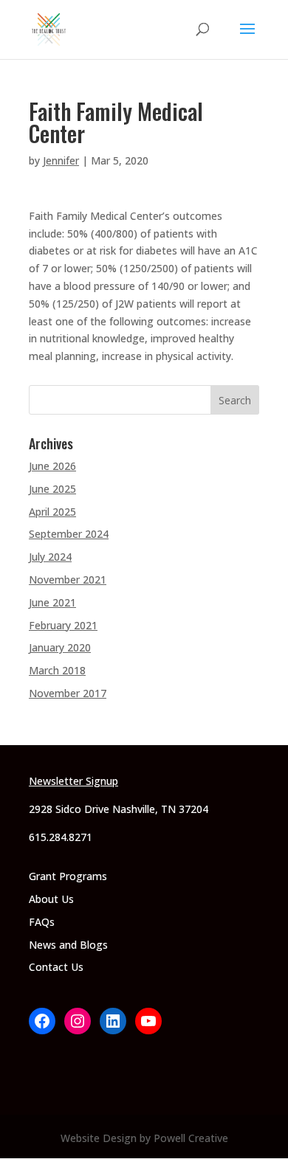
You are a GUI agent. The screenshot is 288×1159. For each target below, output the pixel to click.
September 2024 (69, 534)
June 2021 (52, 602)
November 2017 (67, 693)
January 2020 (60, 647)
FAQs (42, 922)
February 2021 (63, 625)
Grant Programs (68, 876)
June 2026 (52, 466)
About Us (51, 899)
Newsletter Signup (73, 781)
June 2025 (52, 489)
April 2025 (52, 512)
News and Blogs (68, 945)
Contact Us (56, 967)
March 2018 (57, 670)
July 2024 (50, 557)
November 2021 (67, 579)
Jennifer (61, 160)
